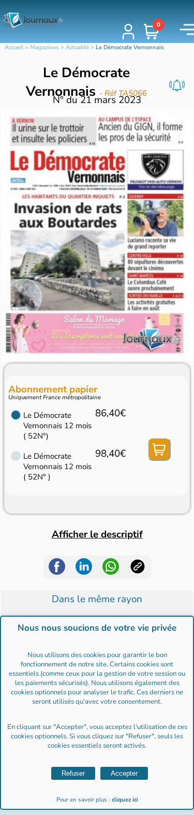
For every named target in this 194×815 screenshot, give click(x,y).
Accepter (124, 773)
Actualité (77, 47)
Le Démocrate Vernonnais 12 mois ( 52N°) (57, 425)
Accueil (14, 47)
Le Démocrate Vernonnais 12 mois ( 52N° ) (57, 466)
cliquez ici (125, 800)
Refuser (73, 773)
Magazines (44, 47)
